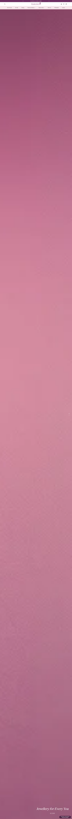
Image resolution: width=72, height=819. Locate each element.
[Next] (49, 1)
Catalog (22, 7)
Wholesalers (56, 7)
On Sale (16, 7)
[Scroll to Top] (70, 813)
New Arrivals (9, 7)
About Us (49, 7)
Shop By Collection (31, 7)
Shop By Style (41, 7)
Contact (63, 7)
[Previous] (23, 1)
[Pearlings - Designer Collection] (36, 4)
